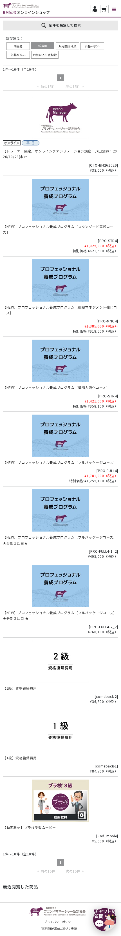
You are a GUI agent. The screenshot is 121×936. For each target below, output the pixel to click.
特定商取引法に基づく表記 (59, 928)
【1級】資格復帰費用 (20, 757)
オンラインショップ (26, 12)
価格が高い (18, 55)
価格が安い (92, 46)
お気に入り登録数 (45, 55)
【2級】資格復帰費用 (20, 688)
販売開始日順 (68, 46)
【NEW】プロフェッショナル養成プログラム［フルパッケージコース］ (60, 462)
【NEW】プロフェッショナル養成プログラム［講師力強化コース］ (56, 387)
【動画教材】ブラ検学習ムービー (29, 827)
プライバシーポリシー (59, 922)
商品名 (18, 46)
